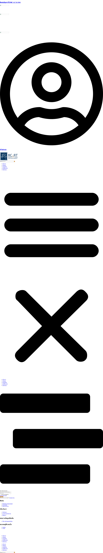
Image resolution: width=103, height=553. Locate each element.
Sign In (1, 496)
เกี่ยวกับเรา (4, 169)
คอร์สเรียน (4, 166)
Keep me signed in (4, 494)
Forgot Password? (3, 495)
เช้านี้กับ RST (5, 168)
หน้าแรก (4, 163)
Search (1, 161)
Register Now (12, 497)
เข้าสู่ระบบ (3, 149)
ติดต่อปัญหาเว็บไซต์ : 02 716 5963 (10, 2)
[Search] (14, 161)
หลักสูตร (4, 165)
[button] (51, 274)
